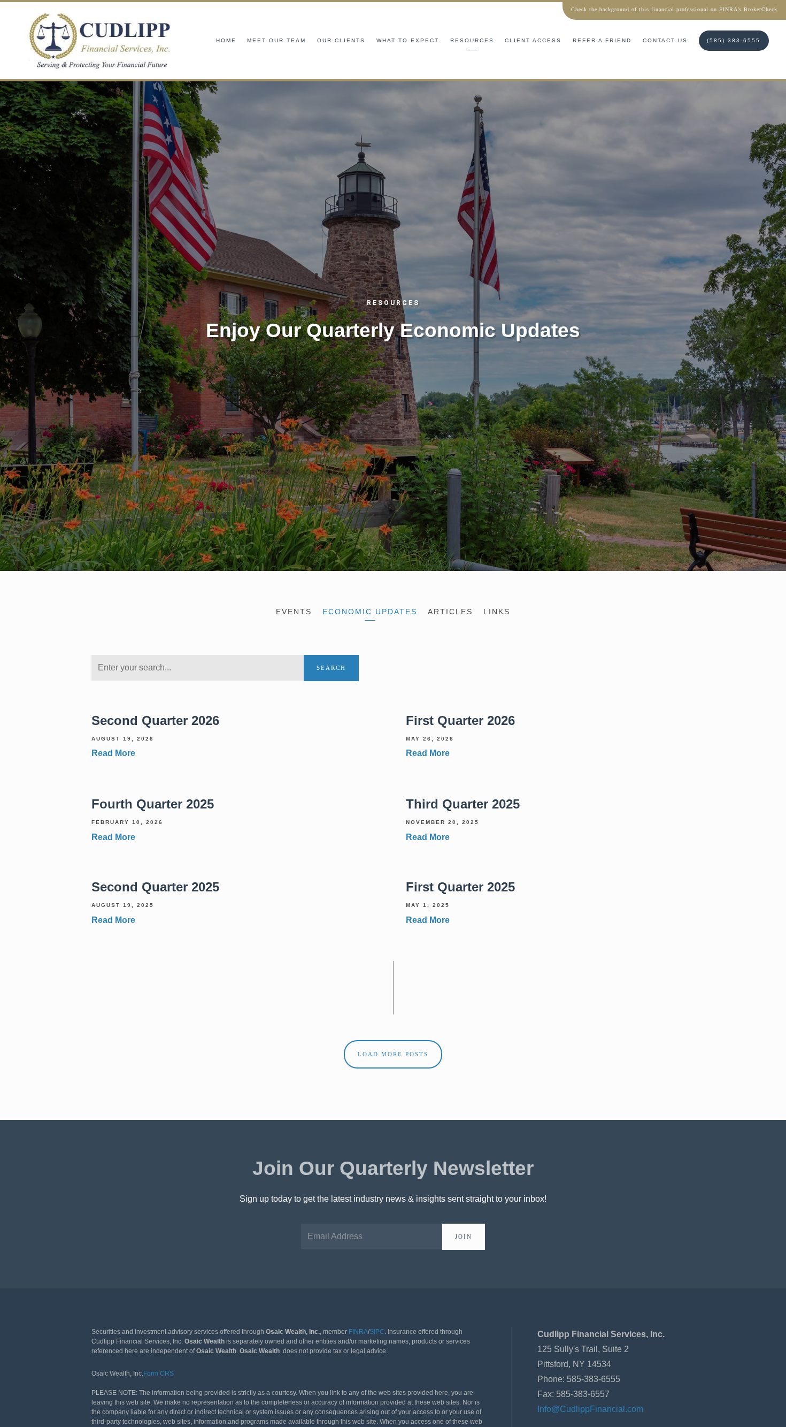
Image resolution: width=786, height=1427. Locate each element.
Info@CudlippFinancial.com (590, 1409)
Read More (113, 753)
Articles (450, 611)
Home (226, 40)
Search (331, 668)
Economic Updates (369, 611)
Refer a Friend (602, 40)
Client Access (533, 40)
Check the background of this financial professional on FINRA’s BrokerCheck (674, 9)
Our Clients (341, 40)
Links (496, 611)
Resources (472, 40)
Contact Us (665, 40)
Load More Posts (393, 1054)
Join (463, 1236)
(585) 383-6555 (733, 40)
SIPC (376, 1332)
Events (294, 611)
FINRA (358, 1332)
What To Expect (407, 40)
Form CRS (158, 1373)
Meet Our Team (276, 40)
